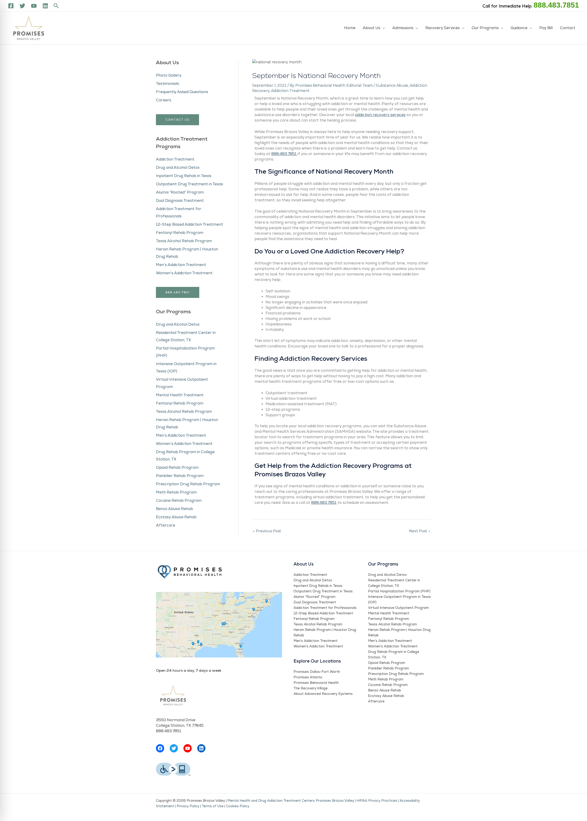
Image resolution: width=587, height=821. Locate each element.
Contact (567, 28)
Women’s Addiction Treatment (184, 273)
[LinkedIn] (201, 748)
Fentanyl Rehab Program (179, 232)
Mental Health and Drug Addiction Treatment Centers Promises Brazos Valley (290, 801)
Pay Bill (546, 28)
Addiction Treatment (175, 159)
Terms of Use (213, 806)
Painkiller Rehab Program (180, 476)
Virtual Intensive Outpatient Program (398, 608)
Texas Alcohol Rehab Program (184, 241)
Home (349, 28)
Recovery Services (442, 28)
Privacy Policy (188, 806)
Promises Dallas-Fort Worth (317, 672)
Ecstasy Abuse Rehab (176, 517)
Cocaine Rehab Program (179, 500)
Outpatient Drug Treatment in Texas (189, 184)
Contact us (177, 119)
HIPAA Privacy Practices (377, 801)
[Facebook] (11, 6)
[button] (56, 5)
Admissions (402, 28)
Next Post (419, 531)
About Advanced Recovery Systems (323, 694)
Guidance (519, 28)
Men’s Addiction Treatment (181, 265)
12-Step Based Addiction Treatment (189, 224)
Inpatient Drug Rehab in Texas (183, 176)
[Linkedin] (45, 6)
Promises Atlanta (308, 677)
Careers (163, 100)
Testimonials (167, 83)
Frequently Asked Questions (182, 92)
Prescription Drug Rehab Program (188, 484)
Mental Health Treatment (180, 395)
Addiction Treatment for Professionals (325, 608)
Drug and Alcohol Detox (177, 167)
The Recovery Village (311, 688)
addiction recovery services (380, 115)
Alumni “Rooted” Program (180, 192)
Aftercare (165, 525)
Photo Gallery (168, 75)
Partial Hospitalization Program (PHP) (399, 591)
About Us (371, 28)
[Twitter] (22, 6)
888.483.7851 (556, 5)
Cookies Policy (237, 806)
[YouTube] (34, 6)
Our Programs (485, 28)
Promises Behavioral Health (316, 683)
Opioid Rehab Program (177, 467)
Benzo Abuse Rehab (174, 509)
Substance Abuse (392, 85)
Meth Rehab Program (176, 492)
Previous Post (267, 531)
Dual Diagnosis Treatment (180, 200)
